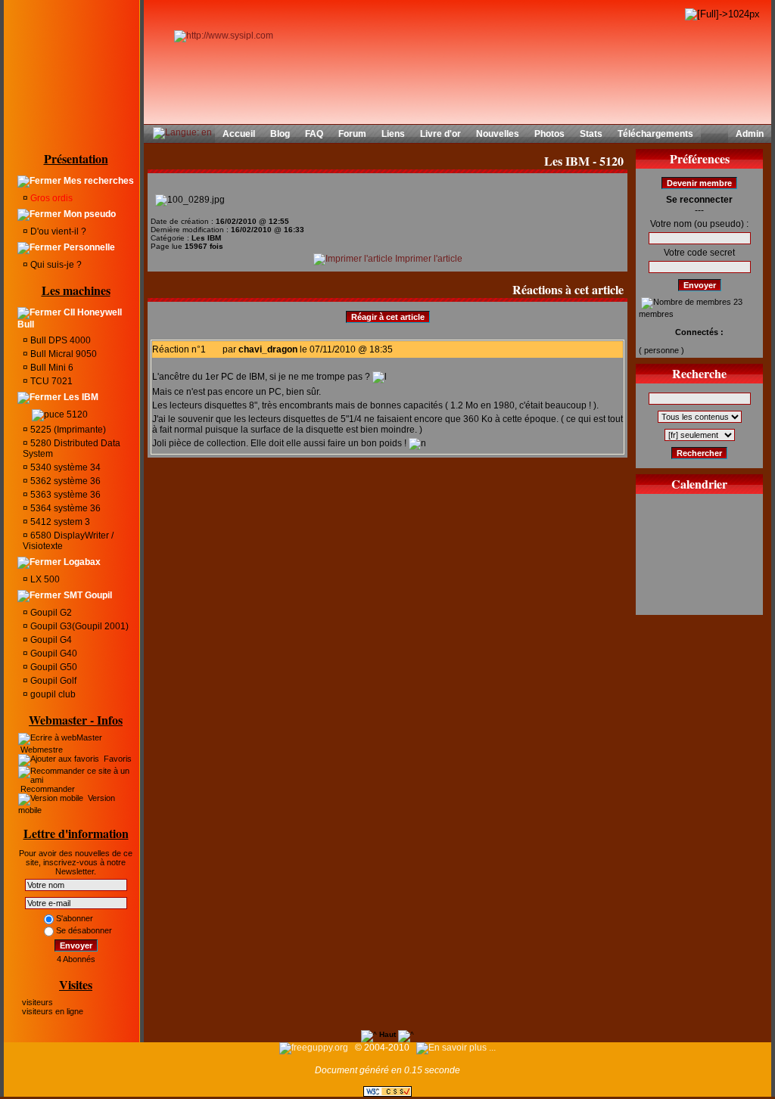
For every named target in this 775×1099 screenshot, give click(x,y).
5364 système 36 (64, 508)
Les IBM (79, 397)
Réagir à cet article (388, 316)
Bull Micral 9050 (62, 354)
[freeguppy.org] (314, 1047)
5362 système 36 (64, 481)
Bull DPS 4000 (59, 340)
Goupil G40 (52, 653)
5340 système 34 (64, 467)
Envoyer (76, 945)
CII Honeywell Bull (69, 318)
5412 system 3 (59, 522)
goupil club (52, 694)
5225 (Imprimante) (67, 429)
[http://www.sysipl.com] (223, 35)
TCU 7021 (50, 381)
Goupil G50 (52, 667)
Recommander (46, 788)
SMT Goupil (86, 595)
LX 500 (44, 579)
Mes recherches (97, 180)
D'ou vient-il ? (57, 231)
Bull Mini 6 (50, 367)
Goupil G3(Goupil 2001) (78, 626)
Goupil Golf (52, 680)
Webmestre (40, 749)
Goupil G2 (50, 612)
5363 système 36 (64, 494)
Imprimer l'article (427, 258)
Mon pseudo (88, 214)
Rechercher (699, 453)
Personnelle (88, 247)
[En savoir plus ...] (457, 1047)
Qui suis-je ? (55, 264)
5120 (76, 414)
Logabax (81, 562)
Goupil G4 (50, 640)
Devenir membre (699, 183)
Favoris (116, 758)
